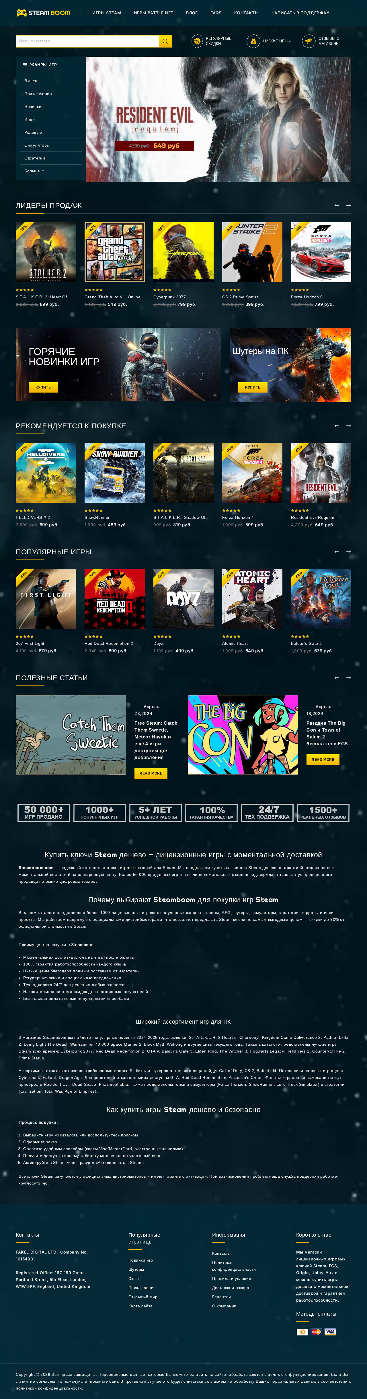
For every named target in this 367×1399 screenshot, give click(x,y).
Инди (29, 119)
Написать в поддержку (300, 12)
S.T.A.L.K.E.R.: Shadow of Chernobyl (179, 517)
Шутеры (136, 1269)
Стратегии (34, 158)
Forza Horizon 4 (238, 517)
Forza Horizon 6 (307, 297)
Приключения (38, 93)
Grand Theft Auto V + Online (112, 297)
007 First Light (30, 643)
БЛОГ (192, 12)
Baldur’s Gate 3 (306, 643)
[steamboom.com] (44, 12)
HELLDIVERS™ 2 (33, 517)
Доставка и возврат (231, 1287)
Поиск (165, 41)
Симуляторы (37, 145)
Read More (151, 773)
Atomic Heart (235, 643)
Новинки (32, 106)
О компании (224, 1306)
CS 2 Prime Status (240, 297)
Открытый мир (143, 1296)
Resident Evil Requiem (313, 517)
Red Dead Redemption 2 (109, 643)
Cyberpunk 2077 (169, 297)
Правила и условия (231, 1278)
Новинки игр (140, 1260)
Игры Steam (106, 12)
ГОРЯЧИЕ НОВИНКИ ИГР (64, 356)
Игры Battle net (153, 12)
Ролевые (33, 132)
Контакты (246, 12)
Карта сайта (140, 1306)
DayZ (158, 643)
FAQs (215, 12)
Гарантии (221, 1296)
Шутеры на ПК (260, 350)
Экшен (31, 80)
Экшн (133, 1278)
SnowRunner (97, 517)
